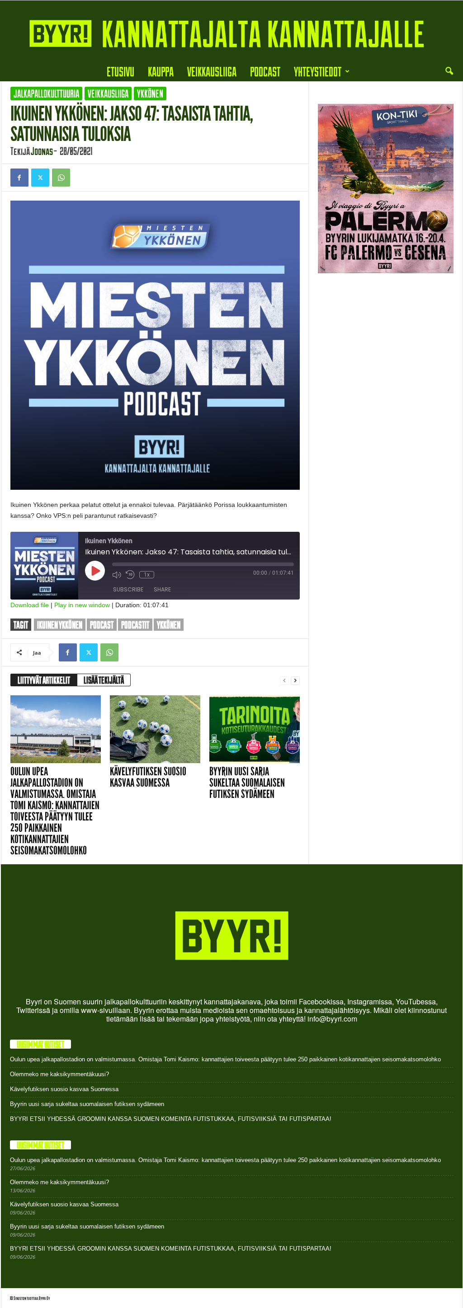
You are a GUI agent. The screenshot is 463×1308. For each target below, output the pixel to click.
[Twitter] (40, 178)
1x (147, 575)
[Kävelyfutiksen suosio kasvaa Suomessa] (155, 729)
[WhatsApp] (61, 178)
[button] (449, 71)
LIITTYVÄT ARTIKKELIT (44, 680)
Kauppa (161, 71)
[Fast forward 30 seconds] (163, 574)
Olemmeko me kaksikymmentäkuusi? (59, 1074)
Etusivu (120, 71)
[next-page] (295, 680)
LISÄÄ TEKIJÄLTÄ (104, 680)
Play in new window (82, 605)
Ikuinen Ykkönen (59, 624)
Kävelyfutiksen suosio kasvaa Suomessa (148, 777)
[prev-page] (284, 680)
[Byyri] (231, 30)
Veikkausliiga (211, 71)
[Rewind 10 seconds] (130, 574)
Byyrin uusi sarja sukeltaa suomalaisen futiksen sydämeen (247, 782)
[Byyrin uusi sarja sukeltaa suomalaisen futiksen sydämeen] (254, 729)
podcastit (135, 624)
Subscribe (128, 589)
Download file (29, 605)
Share (162, 589)
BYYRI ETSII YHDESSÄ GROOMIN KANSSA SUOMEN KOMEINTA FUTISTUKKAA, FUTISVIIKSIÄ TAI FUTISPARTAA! (170, 1119)
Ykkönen (150, 93)
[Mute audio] (116, 575)
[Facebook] (19, 178)
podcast (101, 624)
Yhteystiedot (317, 71)
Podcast (265, 71)
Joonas (42, 151)
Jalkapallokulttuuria (46, 93)
